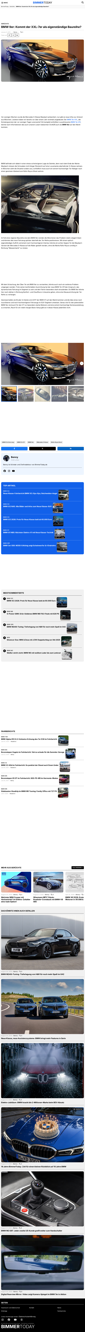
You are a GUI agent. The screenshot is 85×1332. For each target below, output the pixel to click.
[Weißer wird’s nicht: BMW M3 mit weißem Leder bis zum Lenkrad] (67, 654)
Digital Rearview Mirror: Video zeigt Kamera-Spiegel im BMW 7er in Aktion (33, 1294)
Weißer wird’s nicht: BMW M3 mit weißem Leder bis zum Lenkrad (34, 653)
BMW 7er (4, 737)
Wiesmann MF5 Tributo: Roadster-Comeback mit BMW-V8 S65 (48, 899)
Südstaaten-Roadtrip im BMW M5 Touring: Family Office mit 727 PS (29, 791)
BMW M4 (4, 750)
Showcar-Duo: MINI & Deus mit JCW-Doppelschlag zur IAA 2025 (33, 640)
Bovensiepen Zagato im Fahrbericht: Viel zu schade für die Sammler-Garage (32, 752)
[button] (81, 363)
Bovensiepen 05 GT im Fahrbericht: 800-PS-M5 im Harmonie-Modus (29, 778)
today (42, 2)
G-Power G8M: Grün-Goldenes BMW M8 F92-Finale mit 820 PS (33, 614)
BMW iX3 (6, 491)
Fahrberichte (61, 1311)
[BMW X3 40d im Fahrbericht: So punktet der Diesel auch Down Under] (65, 767)
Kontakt (31, 1308)
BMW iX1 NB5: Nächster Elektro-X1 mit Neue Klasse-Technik (28, 532)
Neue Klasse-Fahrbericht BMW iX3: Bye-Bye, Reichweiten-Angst (30, 493)
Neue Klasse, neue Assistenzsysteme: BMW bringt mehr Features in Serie (33, 1038)
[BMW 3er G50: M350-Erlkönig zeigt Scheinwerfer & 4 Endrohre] (62, 547)
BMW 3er (6, 543)
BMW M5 (4, 776)
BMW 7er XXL (72, 120)
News (59, 1308)
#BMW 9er (31, 442)
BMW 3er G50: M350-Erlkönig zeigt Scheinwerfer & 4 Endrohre (29, 545)
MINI (8, 637)
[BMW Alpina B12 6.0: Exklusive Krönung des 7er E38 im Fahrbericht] (63, 740)
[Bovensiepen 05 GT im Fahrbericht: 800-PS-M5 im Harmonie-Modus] (64, 780)
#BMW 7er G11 (21, 442)
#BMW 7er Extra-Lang (8, 442)
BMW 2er (10, 624)
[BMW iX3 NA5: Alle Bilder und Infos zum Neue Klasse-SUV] (58, 508)
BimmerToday (4, 6)
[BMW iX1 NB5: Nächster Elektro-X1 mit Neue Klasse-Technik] (60, 534)
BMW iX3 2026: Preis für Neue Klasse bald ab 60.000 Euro (27, 519)
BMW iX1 (6, 530)
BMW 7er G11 (76, 122)
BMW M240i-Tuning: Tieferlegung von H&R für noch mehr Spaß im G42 (36, 627)
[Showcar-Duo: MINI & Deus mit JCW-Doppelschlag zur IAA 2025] (66, 641)
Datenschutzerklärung (27, 1317)
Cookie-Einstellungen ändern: (9, 1316)
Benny (15, 32)
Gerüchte (12, 6)
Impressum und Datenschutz (10, 1308)
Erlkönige (4, 1311)
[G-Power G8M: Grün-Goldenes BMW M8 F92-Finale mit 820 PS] (65, 615)
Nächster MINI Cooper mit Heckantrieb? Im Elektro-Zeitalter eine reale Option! (15, 899)
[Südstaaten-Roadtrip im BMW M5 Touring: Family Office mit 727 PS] (63, 793)
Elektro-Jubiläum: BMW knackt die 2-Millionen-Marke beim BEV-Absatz (32, 1102)
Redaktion (13, 741)
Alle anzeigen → (78, 867)
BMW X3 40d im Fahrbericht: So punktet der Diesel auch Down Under (30, 765)
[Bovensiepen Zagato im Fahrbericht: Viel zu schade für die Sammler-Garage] (70, 754)
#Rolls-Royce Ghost (56, 442)
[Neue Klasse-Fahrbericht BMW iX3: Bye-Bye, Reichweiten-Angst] (63, 495)
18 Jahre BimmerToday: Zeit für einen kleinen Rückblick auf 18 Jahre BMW (33, 1167)
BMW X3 (4, 763)
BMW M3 (10, 650)
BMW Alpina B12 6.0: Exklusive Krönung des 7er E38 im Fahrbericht (29, 739)
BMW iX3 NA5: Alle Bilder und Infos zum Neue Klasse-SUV (27, 506)
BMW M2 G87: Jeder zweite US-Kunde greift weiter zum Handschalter (31, 1231)
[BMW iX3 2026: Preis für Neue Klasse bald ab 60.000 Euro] (58, 521)
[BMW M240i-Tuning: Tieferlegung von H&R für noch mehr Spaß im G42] (72, 628)
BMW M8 (10, 611)
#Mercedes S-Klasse (42, 442)
